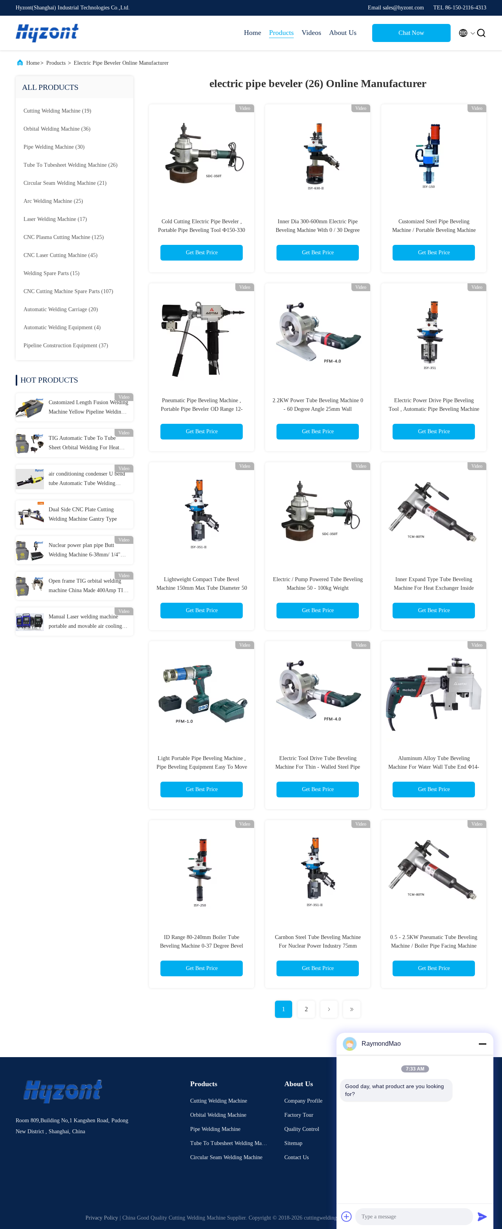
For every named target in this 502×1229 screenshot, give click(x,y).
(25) (53, 201)
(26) (71, 165)
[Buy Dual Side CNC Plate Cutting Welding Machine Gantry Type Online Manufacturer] (30, 514)
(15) (52, 273)
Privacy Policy (101, 1218)
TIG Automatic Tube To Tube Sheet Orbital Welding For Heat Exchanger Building (84, 443)
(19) (57, 111)
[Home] (47, 33)
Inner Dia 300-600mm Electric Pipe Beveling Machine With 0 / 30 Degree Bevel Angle (318, 230)
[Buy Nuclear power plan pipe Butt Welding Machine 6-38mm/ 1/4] (30, 550)
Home (252, 32)
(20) (61, 309)
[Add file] (346, 1216)
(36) (57, 129)
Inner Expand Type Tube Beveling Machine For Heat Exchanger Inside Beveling (434, 588)
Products (281, 32)
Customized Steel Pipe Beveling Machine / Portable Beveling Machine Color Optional (434, 230)
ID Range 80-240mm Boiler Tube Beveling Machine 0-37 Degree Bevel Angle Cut (201, 945)
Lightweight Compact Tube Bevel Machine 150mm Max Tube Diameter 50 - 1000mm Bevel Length (201, 588)
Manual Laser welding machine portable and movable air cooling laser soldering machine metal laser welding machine (87, 622)
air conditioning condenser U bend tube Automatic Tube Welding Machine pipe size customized (87, 479)
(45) (61, 255)
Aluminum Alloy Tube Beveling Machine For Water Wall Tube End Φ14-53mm (433, 767)
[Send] (482, 1216)
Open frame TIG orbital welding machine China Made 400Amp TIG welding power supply (88, 586)
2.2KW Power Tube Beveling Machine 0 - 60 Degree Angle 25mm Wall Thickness (318, 409)
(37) (66, 345)
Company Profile (303, 1101)
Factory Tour (298, 1115)
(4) (62, 327)
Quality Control (301, 1129)
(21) (65, 183)
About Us (342, 32)
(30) (54, 147)
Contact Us (296, 1157)
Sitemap (293, 1143)
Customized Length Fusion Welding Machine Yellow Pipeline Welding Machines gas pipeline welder (88, 408)
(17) (55, 219)
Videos (311, 32)
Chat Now (411, 32)
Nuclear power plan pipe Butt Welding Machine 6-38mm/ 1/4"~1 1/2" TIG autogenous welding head (87, 551)
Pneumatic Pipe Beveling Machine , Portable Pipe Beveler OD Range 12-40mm (202, 409)
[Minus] (482, 1043)
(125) (64, 237)
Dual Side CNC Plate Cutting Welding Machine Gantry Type (83, 514)
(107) (68, 291)
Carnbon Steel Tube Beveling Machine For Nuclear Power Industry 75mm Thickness (318, 945)
